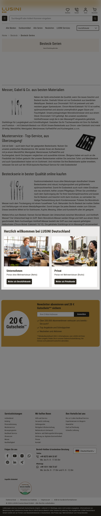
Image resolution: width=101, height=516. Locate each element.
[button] (26, 261)
